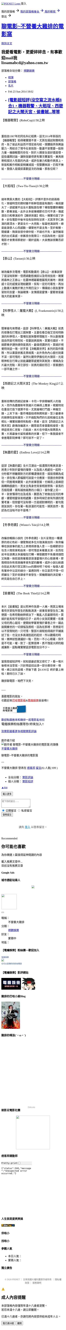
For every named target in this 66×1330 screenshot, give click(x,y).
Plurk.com (31, 1107)
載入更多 (7, 794)
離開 (19, 1323)
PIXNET (16, 1279)
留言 (38, 767)
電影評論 (27, 777)
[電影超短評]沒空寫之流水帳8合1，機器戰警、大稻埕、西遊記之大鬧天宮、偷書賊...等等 (35, 106)
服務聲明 (36, 1283)
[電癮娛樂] (2, 960)
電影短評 (27, 781)
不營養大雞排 (9, 748)
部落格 (12, 81)
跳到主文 (6, 43)
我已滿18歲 (8, 1323)
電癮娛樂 (5, 957)
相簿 (11, 77)
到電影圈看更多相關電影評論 (19, 731)
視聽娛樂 (29, 70)
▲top (4, 787)
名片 (11, 85)
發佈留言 (7, 814)
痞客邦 (31, 767)
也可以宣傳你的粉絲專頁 (11, 964)
